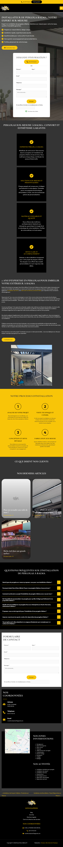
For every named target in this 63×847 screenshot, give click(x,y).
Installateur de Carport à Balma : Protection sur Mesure (15, 793)
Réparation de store (42, 779)
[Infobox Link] (9, 705)
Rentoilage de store (42, 776)
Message (19, 89)
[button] (26, 2)
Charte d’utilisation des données (31, 819)
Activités (31, 815)
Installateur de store (42, 772)
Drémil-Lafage (40, 753)
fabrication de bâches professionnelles (31, 290)
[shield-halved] (26, 111)
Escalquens (39, 755)
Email (18, 76)
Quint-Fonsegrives (41, 745)
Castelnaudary (40, 752)
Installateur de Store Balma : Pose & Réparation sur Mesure (47, 793)
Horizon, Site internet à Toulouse (49, 843)
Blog (31, 812)
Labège (39, 757)
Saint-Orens (40, 747)
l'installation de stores (13, 290)
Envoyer (31, 101)
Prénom (18, 69)
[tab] (31, 582)
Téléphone (19, 82)
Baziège (39, 758)
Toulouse (39, 749)
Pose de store (40, 774)
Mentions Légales (31, 817)
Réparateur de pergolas (43, 777)
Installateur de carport (42, 771)
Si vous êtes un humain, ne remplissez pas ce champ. (29, 105)
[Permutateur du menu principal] (61, 8)
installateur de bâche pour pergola (45, 769)
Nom (33, 69)
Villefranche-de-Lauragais (43, 750)
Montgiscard (40, 744)
